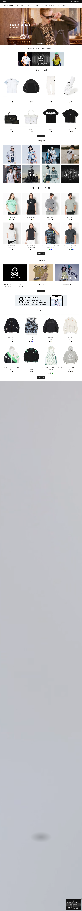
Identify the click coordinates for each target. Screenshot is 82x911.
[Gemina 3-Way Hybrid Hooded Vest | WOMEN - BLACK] (50, 373)
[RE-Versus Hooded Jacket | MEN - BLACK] (12, 371)
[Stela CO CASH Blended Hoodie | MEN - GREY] (68, 371)
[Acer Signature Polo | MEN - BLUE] (73, 249)
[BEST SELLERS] (67, 272)
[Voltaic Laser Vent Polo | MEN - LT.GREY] (69, 219)
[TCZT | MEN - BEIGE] (51, 341)
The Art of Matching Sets (41, 284)
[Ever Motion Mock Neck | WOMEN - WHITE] (29, 219)
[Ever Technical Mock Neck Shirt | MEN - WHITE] (50, 219)
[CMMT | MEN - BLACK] (12, 101)
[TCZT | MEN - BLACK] (50, 341)
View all (41, 135)
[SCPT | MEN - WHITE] (50, 101)
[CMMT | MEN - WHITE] (10, 101)
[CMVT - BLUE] (33, 341)
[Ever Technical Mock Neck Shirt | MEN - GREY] (49, 219)
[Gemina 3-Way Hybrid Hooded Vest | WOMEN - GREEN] (52, 373)
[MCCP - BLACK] (32, 131)
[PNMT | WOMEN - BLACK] (30, 249)
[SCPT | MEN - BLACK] (51, 101)
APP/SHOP (63, 5)
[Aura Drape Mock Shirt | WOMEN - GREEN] (10, 219)
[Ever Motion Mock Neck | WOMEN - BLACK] (31, 219)
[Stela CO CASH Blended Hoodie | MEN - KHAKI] (72, 371)
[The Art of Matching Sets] (41, 272)
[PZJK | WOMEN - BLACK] (12, 341)
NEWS (57, 5)
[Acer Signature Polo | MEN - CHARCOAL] (69, 249)
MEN (18, 5)
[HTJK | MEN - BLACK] (32, 101)
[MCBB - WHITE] (10, 131)
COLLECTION (44, 5)
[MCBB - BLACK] (12, 131)
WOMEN (22, 5)
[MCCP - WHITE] (30, 131)
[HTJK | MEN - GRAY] (30, 101)
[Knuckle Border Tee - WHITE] (50, 131)
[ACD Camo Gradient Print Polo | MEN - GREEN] (50, 249)
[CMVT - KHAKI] (31, 341)
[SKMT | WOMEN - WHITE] (69, 341)
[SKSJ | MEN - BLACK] (32, 371)
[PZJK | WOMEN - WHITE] (10, 341)
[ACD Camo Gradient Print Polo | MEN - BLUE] (51, 249)
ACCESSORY (28, 5)
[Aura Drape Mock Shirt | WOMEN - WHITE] (11, 219)
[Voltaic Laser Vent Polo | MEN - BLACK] (71, 219)
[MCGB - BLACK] (71, 101)
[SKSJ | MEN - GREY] (30, 371)
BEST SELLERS (67, 284)
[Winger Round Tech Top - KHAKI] (72, 131)
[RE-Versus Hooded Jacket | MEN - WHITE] (10, 371)
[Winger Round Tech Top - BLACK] (70, 131)
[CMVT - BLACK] (29, 341)
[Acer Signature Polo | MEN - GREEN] (71, 249)
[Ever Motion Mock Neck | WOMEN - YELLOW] (33, 219)
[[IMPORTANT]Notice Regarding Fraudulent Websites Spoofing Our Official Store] (15, 272)
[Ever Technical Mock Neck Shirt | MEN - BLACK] (52, 219)
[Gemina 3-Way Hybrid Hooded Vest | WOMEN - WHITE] (49, 373)
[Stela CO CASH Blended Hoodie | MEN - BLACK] (70, 371)
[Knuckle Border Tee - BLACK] (51, 131)
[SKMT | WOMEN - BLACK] (71, 341)
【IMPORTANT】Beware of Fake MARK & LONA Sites (40, 48)
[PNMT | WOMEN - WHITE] (32, 249)
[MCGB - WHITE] (69, 101)
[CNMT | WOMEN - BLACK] (12, 249)
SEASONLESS (51, 5)
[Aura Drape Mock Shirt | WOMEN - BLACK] (13, 219)
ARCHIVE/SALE (36, 5)
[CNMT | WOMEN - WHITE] (10, 249)
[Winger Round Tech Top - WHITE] (68, 131)
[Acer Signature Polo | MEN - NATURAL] (67, 249)
